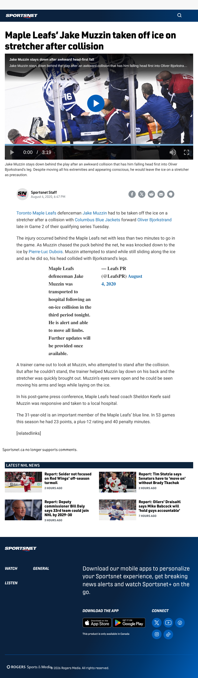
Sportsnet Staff (44, 192)
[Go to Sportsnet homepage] (21, 16)
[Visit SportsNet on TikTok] (168, 634)
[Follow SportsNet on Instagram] (157, 634)
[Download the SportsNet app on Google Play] (129, 622)
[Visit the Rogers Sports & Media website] (29, 667)
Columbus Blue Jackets (97, 219)
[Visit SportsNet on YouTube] (168, 622)
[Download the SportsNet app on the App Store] (97, 622)
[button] (179, 15)
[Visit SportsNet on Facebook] (180, 622)
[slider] (99, 145)
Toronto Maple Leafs (36, 213)
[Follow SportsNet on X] (157, 622)
